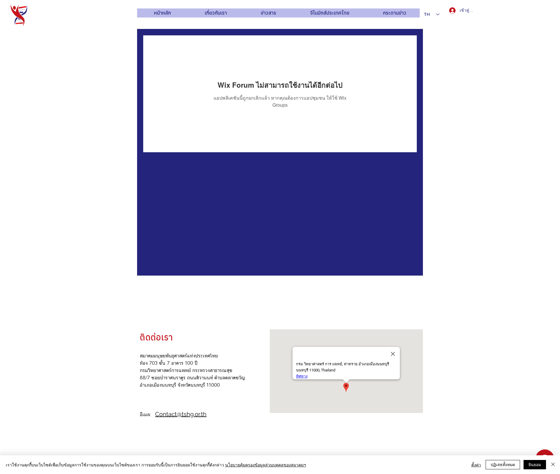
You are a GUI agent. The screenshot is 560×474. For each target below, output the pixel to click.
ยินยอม (534, 464)
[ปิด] (553, 464)
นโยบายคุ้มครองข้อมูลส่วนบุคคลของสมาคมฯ (265, 465)
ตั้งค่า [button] (476, 465)
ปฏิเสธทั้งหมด (503, 464)
